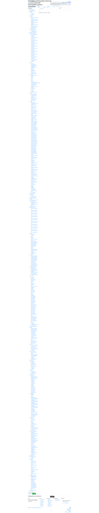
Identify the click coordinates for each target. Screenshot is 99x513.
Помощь (54, 6)
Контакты (57, 6)
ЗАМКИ (49, 499)
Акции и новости (38, 7)
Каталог (35, 6)
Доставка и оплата (48, 7)
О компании (44, 7)
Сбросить (30, 493)
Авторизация (57, 499)
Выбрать (34, 493)
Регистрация (57, 500)
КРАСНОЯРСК (32, 0)
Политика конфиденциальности (36, 507)
